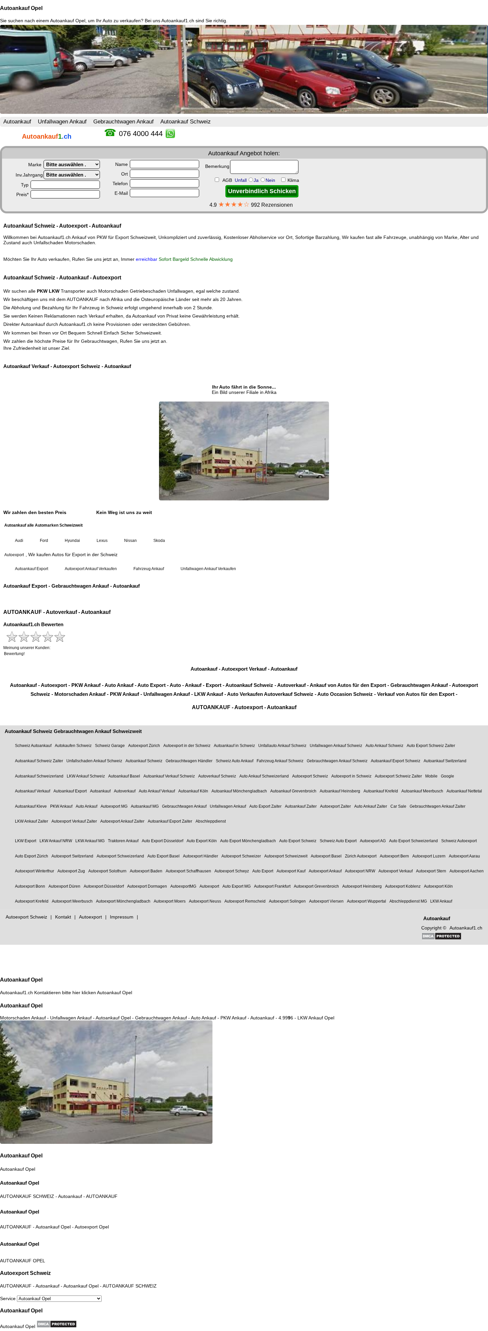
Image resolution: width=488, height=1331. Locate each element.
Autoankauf (70, 1196)
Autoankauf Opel (21, 8)
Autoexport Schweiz (25, 1273)
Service (8, 1298)
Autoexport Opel (92, 1226)
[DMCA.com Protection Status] (57, 1324)
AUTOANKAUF (102, 1196)
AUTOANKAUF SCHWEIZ (27, 1196)
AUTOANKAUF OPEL (22, 1260)
